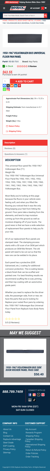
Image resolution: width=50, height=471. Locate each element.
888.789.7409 (13, 392)
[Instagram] (8, 89)
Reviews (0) (10, 148)
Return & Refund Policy (36, 450)
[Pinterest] (19, 85)
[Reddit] (11, 85)
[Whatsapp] (4, 89)
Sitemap (7, 452)
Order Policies (32, 453)
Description (10, 142)
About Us (7, 429)
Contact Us (8, 436)
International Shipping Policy (35, 445)
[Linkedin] (15, 85)
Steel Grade (8, 442)
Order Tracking (32, 456)
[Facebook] (4, 85)
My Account (35, 8)
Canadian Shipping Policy (33, 440)
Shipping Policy (32, 436)
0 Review (32, 66)
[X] (8, 85)
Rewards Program (34, 432)
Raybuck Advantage (12, 439)
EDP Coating (8, 446)
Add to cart (26, 81)
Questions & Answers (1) (16, 154)
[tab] (25, 142)
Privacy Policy (9, 449)
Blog (5, 432)
